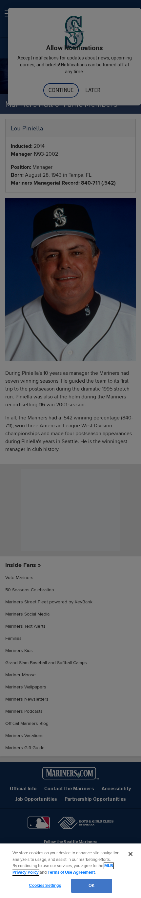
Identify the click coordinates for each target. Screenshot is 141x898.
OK (91, 885)
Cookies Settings (45, 885)
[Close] (130, 854)
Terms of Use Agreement (71, 872)
